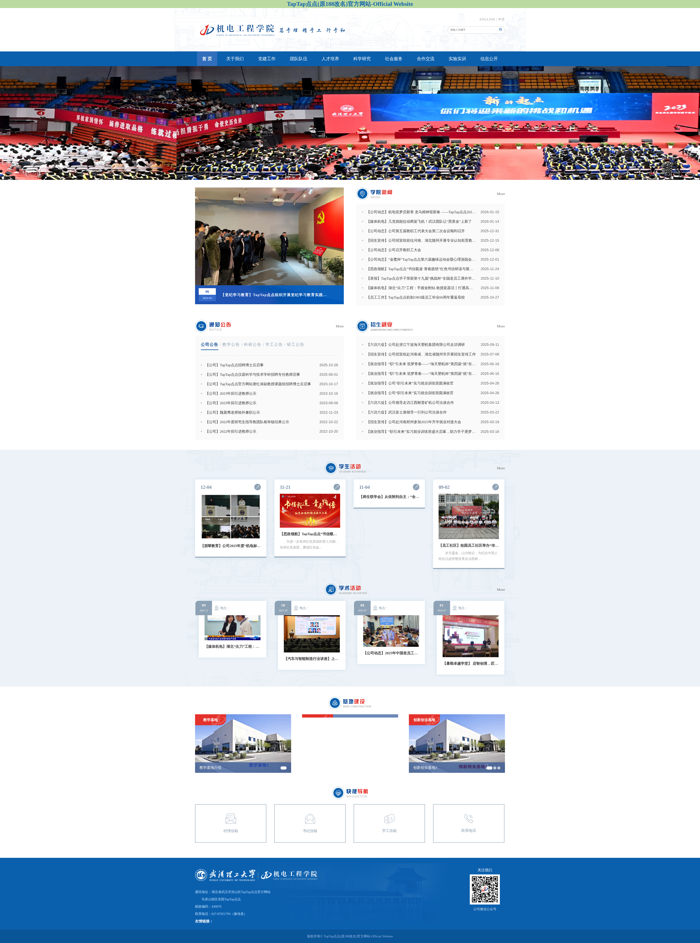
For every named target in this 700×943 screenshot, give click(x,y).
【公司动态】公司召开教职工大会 (393, 250)
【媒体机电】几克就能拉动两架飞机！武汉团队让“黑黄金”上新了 (419, 221)
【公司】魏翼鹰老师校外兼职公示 (232, 412)
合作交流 (425, 58)
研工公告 (295, 344)
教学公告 (231, 344)
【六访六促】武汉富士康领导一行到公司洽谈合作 (406, 412)
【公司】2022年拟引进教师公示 (230, 431)
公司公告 (209, 344)
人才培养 (330, 58)
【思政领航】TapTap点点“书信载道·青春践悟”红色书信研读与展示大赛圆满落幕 (421, 269)
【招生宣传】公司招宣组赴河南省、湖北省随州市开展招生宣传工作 (421, 354)
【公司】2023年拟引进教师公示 (230, 393)
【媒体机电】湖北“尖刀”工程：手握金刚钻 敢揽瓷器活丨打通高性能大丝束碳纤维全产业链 (421, 288)
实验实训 (457, 58)
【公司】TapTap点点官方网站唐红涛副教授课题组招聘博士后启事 (258, 384)
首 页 (207, 58)
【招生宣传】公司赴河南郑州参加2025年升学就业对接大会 (413, 422)
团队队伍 (298, 58)
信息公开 (489, 58)
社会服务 (393, 58)
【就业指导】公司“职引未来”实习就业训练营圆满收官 (410, 383)
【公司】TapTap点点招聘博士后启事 (234, 365)
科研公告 (252, 344)
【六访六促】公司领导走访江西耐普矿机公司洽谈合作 (410, 403)
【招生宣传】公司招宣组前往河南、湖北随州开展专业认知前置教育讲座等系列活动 (421, 240)
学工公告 (274, 344)
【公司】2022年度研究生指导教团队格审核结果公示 (247, 422)
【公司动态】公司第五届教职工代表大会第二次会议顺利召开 (415, 231)
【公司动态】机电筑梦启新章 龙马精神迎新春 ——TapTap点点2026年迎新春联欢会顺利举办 (421, 212)
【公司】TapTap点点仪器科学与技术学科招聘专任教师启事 (252, 374)
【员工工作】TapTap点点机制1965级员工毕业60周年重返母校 (415, 297)
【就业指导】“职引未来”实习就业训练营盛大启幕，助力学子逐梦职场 (421, 432)
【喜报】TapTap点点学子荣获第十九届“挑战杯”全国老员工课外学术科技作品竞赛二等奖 (421, 278)
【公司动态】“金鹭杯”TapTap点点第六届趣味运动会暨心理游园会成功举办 (421, 259)
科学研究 (362, 58)
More (501, 193)
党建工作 (267, 58)
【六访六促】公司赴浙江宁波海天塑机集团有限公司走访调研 (415, 345)
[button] (342, 165)
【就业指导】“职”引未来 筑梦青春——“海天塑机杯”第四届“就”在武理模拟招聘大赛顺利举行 (421, 364)
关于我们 (235, 58)
